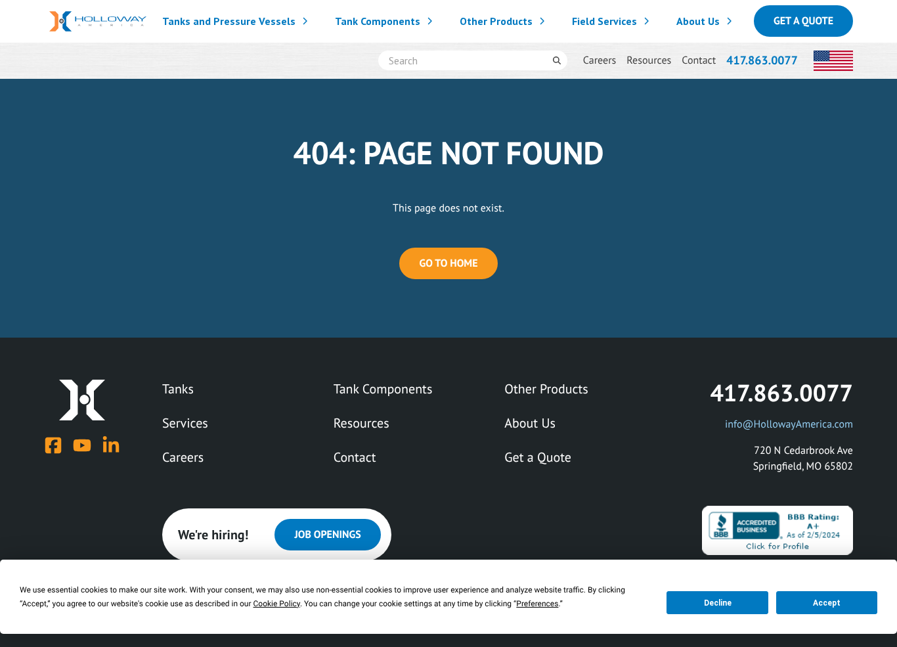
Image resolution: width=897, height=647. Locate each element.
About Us (698, 21)
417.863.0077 (762, 60)
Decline (718, 603)
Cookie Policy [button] (276, 603)
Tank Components (377, 21)
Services (185, 423)
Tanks (178, 388)
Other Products (496, 21)
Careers (600, 60)
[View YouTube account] (82, 445)
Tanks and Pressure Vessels (228, 21)
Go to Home (448, 263)
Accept (827, 603)
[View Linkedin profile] (111, 445)
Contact (699, 60)
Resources (648, 60)
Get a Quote (803, 21)
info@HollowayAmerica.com (789, 424)
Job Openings (327, 534)
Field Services (604, 21)
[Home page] (98, 21)
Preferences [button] (537, 603)
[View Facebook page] (53, 445)
